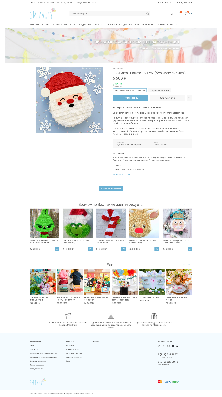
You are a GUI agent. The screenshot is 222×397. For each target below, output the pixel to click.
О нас (32, 2)
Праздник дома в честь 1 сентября (97, 298)
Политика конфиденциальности (43, 353)
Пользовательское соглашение (43, 357)
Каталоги (41, 2)
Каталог (145, 157)
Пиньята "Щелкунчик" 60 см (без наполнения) (176, 241)
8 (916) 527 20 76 (184, 2)
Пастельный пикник (149, 297)
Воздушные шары (144, 24)
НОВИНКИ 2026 (60, 24)
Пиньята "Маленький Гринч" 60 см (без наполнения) (44, 241)
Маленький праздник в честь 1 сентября (68, 298)
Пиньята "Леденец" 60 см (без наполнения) (110, 241)
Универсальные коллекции (136, 160)
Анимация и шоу (167, 24)
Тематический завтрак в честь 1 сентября (124, 298)
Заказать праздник (40, 24)
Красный (158, 144)
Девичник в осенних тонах (176, 298)
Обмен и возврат (37, 365)
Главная (144, 48)
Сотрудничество (83, 2)
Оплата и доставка (65, 2)
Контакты (51, 2)
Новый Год (179, 157)
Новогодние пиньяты (160, 160)
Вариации (117, 86)
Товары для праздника (117, 24)
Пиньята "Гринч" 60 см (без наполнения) (76, 241)
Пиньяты (117, 160)
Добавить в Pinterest (111, 188)
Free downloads (73, 349)
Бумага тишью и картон (129, 144)
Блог (94, 2)
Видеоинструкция (74, 353)
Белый (167, 144)
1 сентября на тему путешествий (40, 298)
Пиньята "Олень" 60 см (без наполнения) (142, 241)
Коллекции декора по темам (85, 24)
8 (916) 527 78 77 (165, 2)
